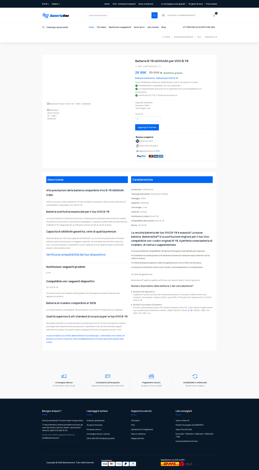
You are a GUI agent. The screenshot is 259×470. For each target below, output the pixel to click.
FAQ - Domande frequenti (124, 4)
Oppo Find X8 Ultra (184, 429)
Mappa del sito (137, 438)
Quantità (139, 114)
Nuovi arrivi (139, 27)
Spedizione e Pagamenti (142, 429)
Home (107, 4)
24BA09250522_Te (152, 66)
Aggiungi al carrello (147, 127)
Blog (163, 27)
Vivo (199, 37)
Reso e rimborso (146, 4)
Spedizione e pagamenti (120, 27)
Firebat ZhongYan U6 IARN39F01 (190, 425)
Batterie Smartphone (183, 37)
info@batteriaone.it (50, 438)
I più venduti (153, 27)
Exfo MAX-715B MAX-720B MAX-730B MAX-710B (195, 435)
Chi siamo (101, 27)
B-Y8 (190, 310)
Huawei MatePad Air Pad (186, 441)
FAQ (133, 425)
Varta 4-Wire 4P (183, 420)
